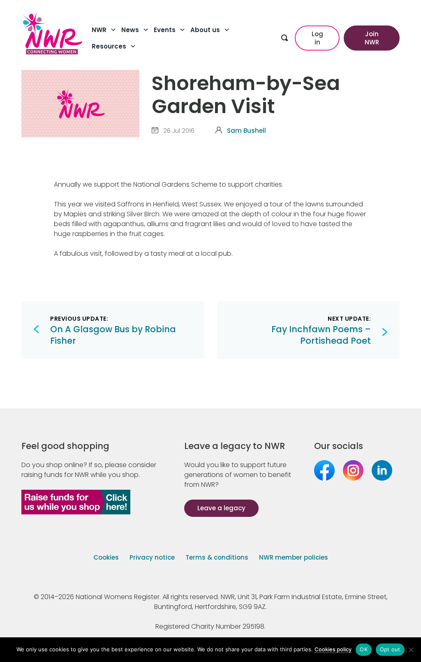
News (130, 29)
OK (364, 649)
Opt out (390, 649)
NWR (99, 29)
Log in (317, 38)
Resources (109, 46)
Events (165, 29)
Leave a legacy (221, 508)
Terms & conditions (216, 557)
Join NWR (372, 38)
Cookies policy (333, 649)
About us (205, 29)
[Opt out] (411, 650)
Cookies (106, 557)
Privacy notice (152, 557)
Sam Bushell (246, 130)
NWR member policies (293, 557)
